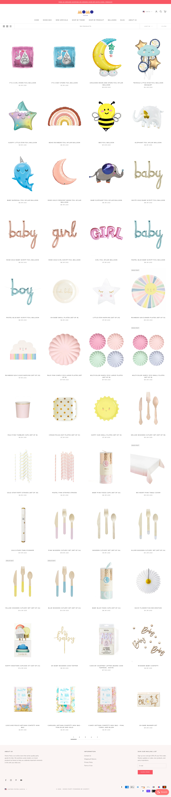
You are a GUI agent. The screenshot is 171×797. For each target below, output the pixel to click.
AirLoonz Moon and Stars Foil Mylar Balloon (106, 84)
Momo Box (47, 20)
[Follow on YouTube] (21, 780)
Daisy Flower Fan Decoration (148, 608)
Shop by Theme (78, 20)
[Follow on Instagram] (11, 780)
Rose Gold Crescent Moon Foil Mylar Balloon (64, 201)
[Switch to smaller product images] (7, 26)
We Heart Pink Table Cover (148, 492)
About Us (133, 20)
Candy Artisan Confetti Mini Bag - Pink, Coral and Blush (106, 726)
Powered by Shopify (81, 789)
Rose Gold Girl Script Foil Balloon (65, 260)
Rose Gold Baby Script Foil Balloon (22, 260)
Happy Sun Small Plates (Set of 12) (106, 435)
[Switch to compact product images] (10, 26)
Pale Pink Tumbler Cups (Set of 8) (23, 435)
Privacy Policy (88, 762)
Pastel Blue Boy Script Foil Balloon (22, 317)
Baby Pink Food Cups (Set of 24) (106, 492)
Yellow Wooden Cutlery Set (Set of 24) (22, 608)
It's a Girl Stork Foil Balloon (22, 83)
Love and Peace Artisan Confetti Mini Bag (23, 726)
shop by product (96, 20)
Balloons (112, 20)
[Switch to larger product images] (4, 26)
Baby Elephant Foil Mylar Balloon (106, 200)
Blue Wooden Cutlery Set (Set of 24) (64, 608)
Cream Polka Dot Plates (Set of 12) (64, 435)
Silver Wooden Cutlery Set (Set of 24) (148, 550)
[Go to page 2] (97, 737)
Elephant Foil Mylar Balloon (148, 142)
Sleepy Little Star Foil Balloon (22, 142)
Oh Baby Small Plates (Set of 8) (65, 317)
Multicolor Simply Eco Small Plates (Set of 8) (148, 376)
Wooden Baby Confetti (148, 665)
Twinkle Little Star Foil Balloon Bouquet (148, 84)
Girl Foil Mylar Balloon (106, 260)
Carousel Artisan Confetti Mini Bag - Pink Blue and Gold (64, 726)
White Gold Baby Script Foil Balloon (148, 200)
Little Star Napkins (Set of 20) (106, 317)
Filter (164, 26)
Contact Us (87, 756)
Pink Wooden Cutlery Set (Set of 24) (64, 550)
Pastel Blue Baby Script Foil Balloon (148, 260)
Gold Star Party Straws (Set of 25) (22, 492)
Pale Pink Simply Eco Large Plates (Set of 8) (64, 376)
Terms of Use (88, 766)
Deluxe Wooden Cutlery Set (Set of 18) (148, 435)
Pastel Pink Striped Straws (64, 492)
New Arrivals (62, 20)
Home (36, 20)
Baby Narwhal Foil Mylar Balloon (22, 200)
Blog (122, 20)
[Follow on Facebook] (6, 780)
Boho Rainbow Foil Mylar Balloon (64, 142)
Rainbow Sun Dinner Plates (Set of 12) (148, 317)
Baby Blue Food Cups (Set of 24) (106, 608)
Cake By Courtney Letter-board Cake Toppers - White (106, 666)
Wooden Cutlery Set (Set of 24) (106, 550)
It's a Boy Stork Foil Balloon (64, 83)
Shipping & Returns (90, 759)
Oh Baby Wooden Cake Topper (64, 665)
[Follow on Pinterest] (16, 780)
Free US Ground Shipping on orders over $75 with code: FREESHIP (86, 2)
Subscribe (145, 772)
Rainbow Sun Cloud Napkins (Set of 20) (22, 375)
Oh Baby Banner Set (148, 725)
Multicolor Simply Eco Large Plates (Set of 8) (106, 376)
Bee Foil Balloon (106, 142)
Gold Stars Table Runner (22, 550)
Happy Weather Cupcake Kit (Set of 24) (22, 665)
